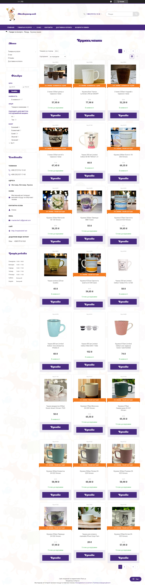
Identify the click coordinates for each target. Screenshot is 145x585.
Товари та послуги (16, 32)
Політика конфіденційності (101, 583)
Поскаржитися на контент (83, 583)
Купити (56, 116)
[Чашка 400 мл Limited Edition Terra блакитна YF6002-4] (55, 328)
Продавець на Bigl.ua (72, 581)
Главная (10, 27)
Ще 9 (12, 143)
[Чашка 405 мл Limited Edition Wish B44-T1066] (89, 328)
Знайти (14, 91)
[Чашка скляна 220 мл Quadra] (55, 265)
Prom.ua (83, 579)
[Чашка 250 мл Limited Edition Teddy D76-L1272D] (123, 265)
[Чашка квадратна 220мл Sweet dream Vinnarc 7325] (55, 390)
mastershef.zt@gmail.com (21, 220)
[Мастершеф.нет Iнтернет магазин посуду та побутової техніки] (10, 14)
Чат (137, 579)
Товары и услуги (25, 27)
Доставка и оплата (64, 27)
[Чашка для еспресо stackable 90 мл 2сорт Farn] (89, 518)
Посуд (26, 32)
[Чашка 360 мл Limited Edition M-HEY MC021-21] (89, 138)
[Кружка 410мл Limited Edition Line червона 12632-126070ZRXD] (123, 328)
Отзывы (11, 58)
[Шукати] (136, 14)
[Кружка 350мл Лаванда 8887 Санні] (89, 201)
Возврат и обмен (82, 27)
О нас (39, 27)
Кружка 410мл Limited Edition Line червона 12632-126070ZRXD (123, 346)
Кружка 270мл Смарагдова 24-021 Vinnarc (123, 408)
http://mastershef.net (19, 231)
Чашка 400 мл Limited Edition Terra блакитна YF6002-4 (55, 346)
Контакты (49, 27)
